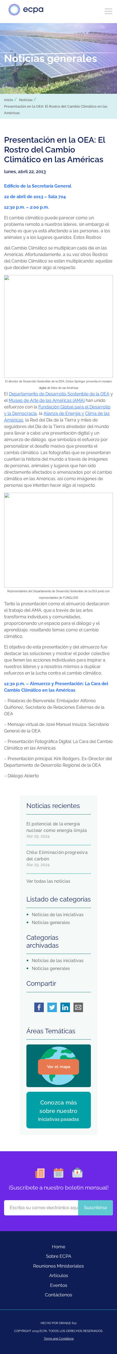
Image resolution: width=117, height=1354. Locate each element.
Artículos (58, 1275)
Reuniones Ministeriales (58, 1266)
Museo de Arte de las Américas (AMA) (47, 400)
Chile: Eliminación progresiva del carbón (57, 856)
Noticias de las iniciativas (58, 914)
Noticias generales (51, 922)
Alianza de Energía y (64, 413)
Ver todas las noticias (48, 881)
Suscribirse (95, 1207)
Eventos (58, 1285)
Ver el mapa (58, 1066)
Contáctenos (58, 1294)
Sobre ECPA (58, 1256)
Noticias (25, 100)
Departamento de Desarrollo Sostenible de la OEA (59, 394)
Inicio (8, 100)
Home (58, 1246)
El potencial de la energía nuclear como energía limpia (56, 827)
